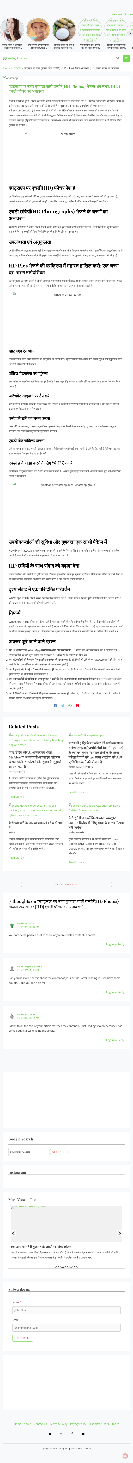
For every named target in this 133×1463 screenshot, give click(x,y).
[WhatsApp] (70, 705)
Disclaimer (95, 1424)
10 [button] (77, 1267)
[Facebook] (55, 705)
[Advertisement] (66, 1100)
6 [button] (67, 1267)
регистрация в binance (29, 966)
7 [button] (70, 1267)
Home (17, 1424)
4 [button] (63, 1267)
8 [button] (72, 1267)
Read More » (16, 797)
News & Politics (84, 766)
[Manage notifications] (125, 1455)
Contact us (40, 1424)
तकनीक (12, 771)
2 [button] (58, 1267)
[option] (66, 1233)
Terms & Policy (58, 1424)
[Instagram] (61, 1433)
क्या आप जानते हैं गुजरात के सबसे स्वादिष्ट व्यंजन (41, 1246)
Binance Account (26, 1014)
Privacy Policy (78, 1424)
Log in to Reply (115, 944)
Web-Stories (111, 1424)
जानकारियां (20, 771)
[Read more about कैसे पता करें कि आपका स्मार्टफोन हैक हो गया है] (36, 810)
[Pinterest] (77, 705)
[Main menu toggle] (126, 58)
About (27, 1424)
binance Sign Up (25, 923)
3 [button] (61, 1267)
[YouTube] (83, 1433)
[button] (117, 58)
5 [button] (65, 1267)
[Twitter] (63, 705)
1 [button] (56, 1267)
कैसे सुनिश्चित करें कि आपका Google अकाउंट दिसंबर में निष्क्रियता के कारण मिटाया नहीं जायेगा (96, 822)
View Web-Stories (122, 14)
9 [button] (74, 1267)
